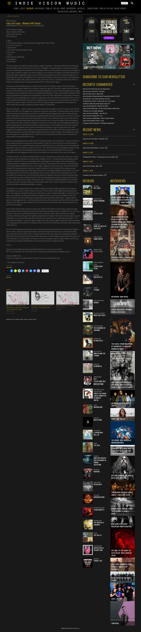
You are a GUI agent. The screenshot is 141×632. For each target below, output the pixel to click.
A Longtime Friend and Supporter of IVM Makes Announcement (98, 123)
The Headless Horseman (22, 25)
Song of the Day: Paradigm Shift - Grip (92, 116)
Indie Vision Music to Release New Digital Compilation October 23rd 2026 (101, 96)
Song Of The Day (53, 8)
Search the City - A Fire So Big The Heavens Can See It (96, 99)
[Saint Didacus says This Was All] (67, 297)
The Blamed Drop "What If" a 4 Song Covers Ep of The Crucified (99, 101)
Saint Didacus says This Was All (65, 305)
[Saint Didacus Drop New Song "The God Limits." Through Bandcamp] (42, 297)
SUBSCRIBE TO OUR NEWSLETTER (104, 76)
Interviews (39, 8)
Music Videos (120, 8)
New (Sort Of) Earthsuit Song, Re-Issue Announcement (96, 89)
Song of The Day (106, 8)
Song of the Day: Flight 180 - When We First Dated (95, 106)
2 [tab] (86, 68)
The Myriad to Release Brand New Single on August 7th (96, 104)
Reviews (30, 8)
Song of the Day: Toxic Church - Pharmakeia (94, 91)
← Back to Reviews (12, 16)
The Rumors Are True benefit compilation (93, 111)
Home (16, 8)
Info (80, 11)
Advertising (92, 8)
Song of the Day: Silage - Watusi (91, 166)
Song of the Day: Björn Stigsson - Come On (93, 148)
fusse (78, 628)
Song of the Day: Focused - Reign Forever (93, 94)
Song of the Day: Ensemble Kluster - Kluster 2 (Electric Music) (98, 118)
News (63, 8)
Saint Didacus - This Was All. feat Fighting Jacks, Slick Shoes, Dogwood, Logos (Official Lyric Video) (17, 307)
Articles (81, 8)
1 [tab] (84, 68)
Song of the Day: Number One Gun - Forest (93, 121)
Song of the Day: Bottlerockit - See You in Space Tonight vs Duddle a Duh (101, 108)
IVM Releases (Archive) (67, 11)
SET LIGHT (124, 3)
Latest (22, 8)
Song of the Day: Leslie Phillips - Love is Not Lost (95, 113)
